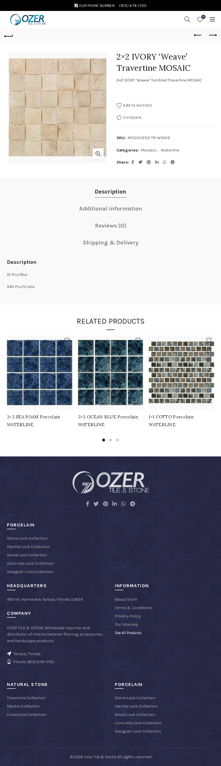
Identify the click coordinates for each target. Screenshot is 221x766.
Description (110, 191)
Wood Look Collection (27, 555)
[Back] (8, 35)
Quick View (67, 360)
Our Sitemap (126, 624)
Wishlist (203, 16)
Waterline (170, 150)
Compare (132, 117)
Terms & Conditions (133, 607)
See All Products (128, 632)
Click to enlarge (98, 153)
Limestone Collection (26, 714)
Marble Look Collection (28, 546)
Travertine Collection (26, 697)
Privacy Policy (128, 616)
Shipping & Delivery (110, 242)
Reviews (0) (110, 225)
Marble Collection (23, 706)
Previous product (198, 35)
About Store (126, 599)
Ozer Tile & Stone (100, 756)
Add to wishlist (137, 105)
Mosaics (149, 150)
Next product (212, 35)
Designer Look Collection (30, 571)
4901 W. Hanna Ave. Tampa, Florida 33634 (45, 599)
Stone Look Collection (27, 538)
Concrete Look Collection (30, 563)
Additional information (110, 208)
